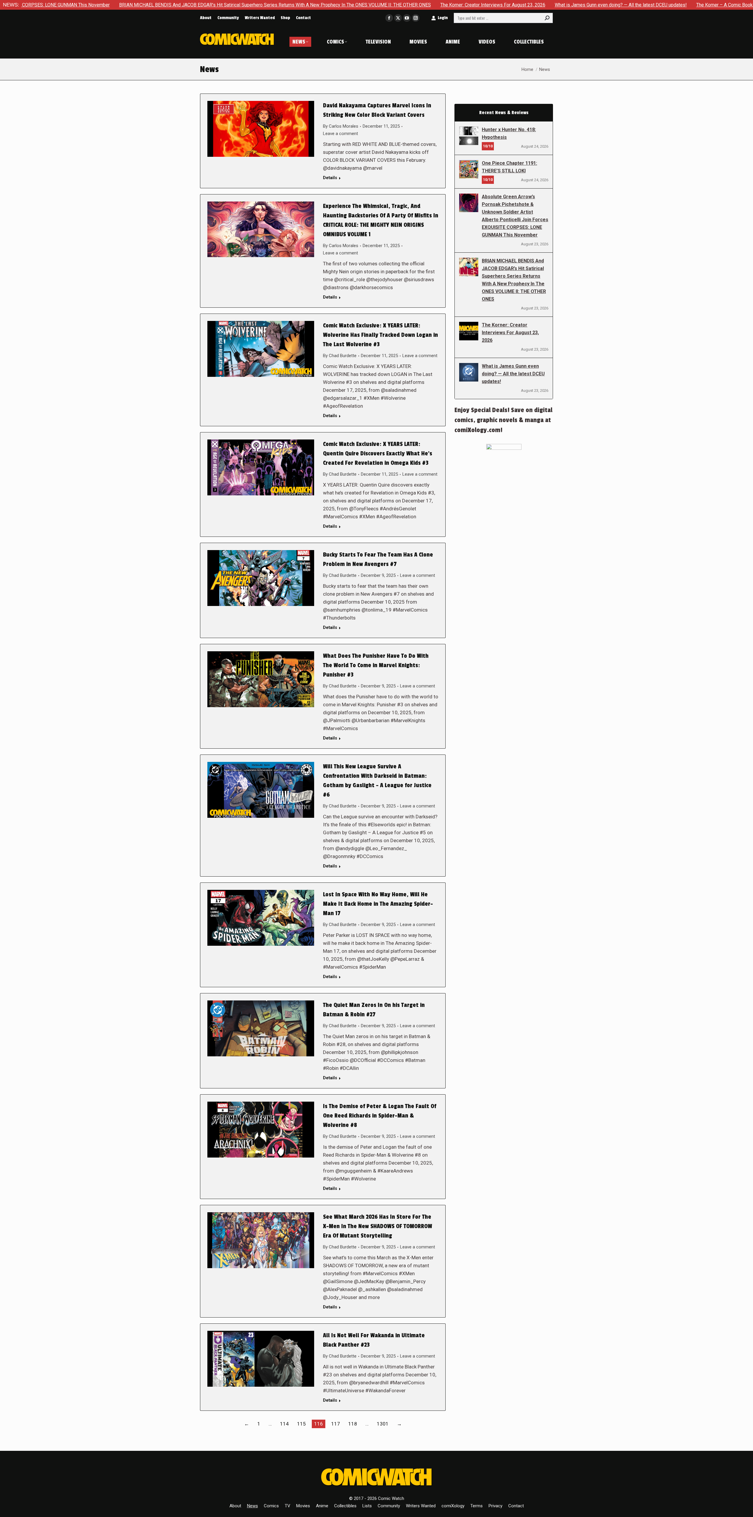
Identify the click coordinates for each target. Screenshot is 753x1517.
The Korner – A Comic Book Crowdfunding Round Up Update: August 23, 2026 (673, 5)
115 (301, 1424)
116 (318, 1424)
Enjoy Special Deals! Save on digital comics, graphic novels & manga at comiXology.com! (503, 420)
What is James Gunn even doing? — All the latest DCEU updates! (519, 5)
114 (284, 1424)
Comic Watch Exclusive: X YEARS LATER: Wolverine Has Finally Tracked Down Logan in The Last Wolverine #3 (380, 335)
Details (330, 177)
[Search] (547, 18)
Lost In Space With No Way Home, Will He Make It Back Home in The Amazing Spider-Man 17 (378, 904)
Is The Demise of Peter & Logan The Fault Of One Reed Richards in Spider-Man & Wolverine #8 (379, 1116)
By (340, 126)
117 (335, 1424)
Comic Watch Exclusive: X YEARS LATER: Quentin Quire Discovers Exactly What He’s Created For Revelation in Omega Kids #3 (377, 454)
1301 (383, 1424)
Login (443, 17)
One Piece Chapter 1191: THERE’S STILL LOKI (509, 167)
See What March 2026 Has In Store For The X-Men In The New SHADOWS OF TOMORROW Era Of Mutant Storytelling (377, 1226)
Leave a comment (340, 133)
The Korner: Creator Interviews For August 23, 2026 (390, 5)
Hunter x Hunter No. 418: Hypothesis (509, 133)
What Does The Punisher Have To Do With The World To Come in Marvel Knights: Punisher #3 (376, 665)
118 (352, 1424)
